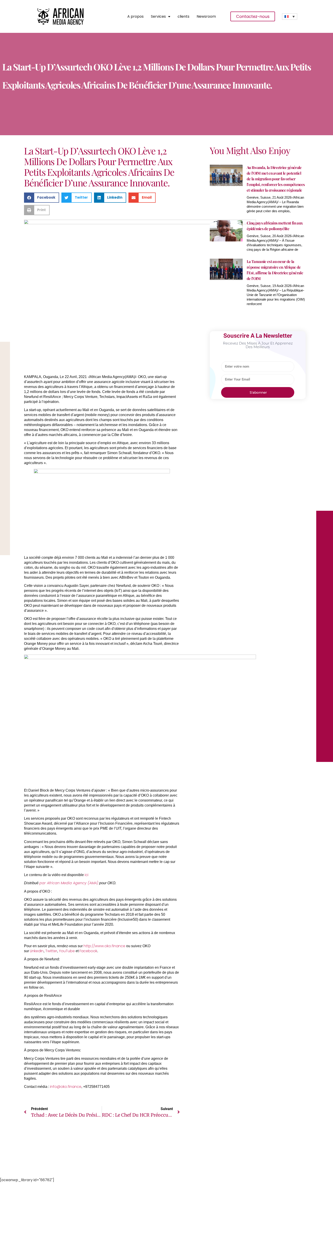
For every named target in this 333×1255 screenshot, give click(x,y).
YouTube (67, 951)
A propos (135, 16)
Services (158, 16)
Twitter (51, 951)
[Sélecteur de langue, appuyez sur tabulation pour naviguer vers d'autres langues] (289, 16)
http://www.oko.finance (104, 946)
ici (86, 874)
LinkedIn (36, 951)
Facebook (88, 951)
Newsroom (206, 16)
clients (183, 16)
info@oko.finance (65, 1086)
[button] (41, 198)
